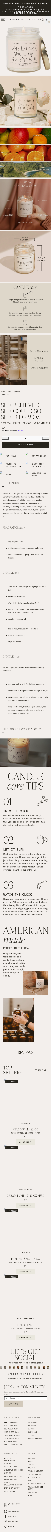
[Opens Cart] (48, 20)
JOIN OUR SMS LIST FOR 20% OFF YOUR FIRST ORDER (26, 5)
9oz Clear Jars (11, 1425)
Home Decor (32, 1432)
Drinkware (32, 1425)
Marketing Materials (13, 1476)
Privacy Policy (34, 1474)
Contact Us (32, 1492)
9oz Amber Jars (11, 1429)
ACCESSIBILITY (34, 1477)
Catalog (7, 1473)
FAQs (30, 1480)
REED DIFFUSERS (11, 1422)
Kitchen (31, 1429)
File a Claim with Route (36, 1488)
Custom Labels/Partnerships (13, 1484)
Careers (31, 1464)
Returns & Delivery (36, 1484)
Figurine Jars (10, 1441)
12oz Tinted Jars (11, 1435)
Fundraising (9, 1491)
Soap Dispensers (35, 1438)
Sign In (7, 1463)
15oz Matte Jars (11, 1438)
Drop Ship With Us (12, 1488)
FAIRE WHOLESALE (11, 1479)
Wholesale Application (9, 1459)
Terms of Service (35, 1471)
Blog (30, 1495)
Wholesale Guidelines (13, 1470)
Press (30, 1461)
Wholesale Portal (11, 1467)
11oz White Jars (11, 1432)
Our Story (32, 1458)
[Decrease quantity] (5, 438)
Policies (31, 1468)
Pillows (31, 1435)
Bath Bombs (32, 1422)
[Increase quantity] (45, 438)
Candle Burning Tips (13, 1445)
